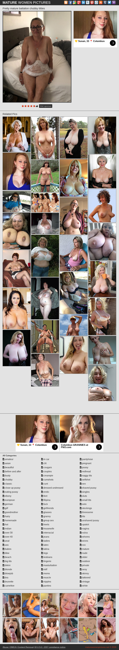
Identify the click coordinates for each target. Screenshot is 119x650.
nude (84, 553)
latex (45, 545)
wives (85, 541)
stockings (87, 508)
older (84, 557)
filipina (46, 500)
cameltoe (9, 585)
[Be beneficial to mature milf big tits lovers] (74, 137)
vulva (85, 532)
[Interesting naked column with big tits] (74, 293)
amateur (8, 459)
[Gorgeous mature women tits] (102, 350)
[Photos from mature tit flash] (74, 355)
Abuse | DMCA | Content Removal (18, 647)
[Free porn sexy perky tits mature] (17, 231)
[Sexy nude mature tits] (45, 202)
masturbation (50, 565)
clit (44, 463)
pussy (85, 467)
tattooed (86, 577)
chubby (8, 479)
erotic (46, 492)
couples (47, 471)
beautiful (9, 467)
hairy (7, 516)
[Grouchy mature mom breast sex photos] (74, 178)
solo (84, 504)
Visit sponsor (46, 106)
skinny (85, 573)
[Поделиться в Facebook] (70, 2)
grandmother (11, 512)
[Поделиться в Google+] (79, 2)
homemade (10, 520)
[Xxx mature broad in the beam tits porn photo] (17, 134)
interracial (48, 532)
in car (46, 459)
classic (8, 483)
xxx (84, 545)
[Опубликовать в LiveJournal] (87, 2)
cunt (45, 483)
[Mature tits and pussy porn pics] (102, 135)
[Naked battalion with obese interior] (45, 256)
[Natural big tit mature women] (45, 370)
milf (45, 569)
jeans (46, 536)
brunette (8, 581)
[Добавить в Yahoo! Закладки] (114, 2)
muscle (47, 577)
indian (7, 528)
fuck (45, 504)
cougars (47, 467)
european (9, 500)
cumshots (48, 479)
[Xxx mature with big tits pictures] (74, 325)
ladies (46, 541)
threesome (87, 512)
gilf (6, 508)
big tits (8, 561)
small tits (86, 500)
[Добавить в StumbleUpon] (100, 2)
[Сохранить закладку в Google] (74, 2)
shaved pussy (89, 488)
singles (86, 492)
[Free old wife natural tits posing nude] (45, 223)
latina (46, 549)
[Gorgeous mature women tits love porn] (45, 176)
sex (84, 483)
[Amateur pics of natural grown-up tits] (45, 138)
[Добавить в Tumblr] (105, 2)
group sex (48, 520)
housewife (48, 528)
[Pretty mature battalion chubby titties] (37, 57)
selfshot (86, 479)
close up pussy (12, 488)
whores (86, 536)
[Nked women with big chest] (45, 336)
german (8, 504)
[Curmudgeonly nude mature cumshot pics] (17, 348)
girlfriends (48, 508)
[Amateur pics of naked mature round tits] (102, 241)
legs (45, 553)
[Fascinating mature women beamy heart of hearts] (74, 216)
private (85, 565)
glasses (47, 512)
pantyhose (87, 459)
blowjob (8, 573)
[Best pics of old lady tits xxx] (74, 253)
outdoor (86, 561)
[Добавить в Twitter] (109, 2)
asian (7, 463)
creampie (48, 475)
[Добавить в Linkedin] (83, 2)
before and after (12, 471)
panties (47, 585)
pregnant (86, 463)
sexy (84, 569)
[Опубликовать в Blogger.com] (66, 2)
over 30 (8, 532)
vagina (85, 528)
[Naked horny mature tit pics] (102, 316)
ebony (7, 496)
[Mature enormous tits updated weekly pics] (102, 205)
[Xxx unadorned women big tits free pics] (45, 298)
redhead (86, 471)
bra (6, 577)
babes (7, 549)
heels (46, 524)
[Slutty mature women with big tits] (102, 382)
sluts (84, 496)
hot (6, 524)
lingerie (47, 561)
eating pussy (11, 492)
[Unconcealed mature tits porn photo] (17, 201)
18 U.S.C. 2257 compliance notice (49, 647)
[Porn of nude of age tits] (17, 308)
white (85, 585)
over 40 (8, 536)
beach (7, 557)
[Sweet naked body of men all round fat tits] (102, 171)
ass (6, 545)
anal (6, 541)
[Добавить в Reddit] (96, 2)
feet (45, 496)
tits (83, 516)
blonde (8, 569)
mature (85, 549)
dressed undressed (53, 488)
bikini (7, 565)
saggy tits (87, 475)
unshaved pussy (90, 520)
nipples (47, 581)
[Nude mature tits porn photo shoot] (102, 279)
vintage (86, 581)
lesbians (47, 557)
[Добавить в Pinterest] (92, 2)
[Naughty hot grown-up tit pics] (17, 268)
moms (46, 573)
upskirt (85, 524)
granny (47, 516)
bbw (6, 553)
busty (7, 475)
